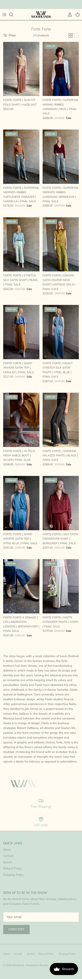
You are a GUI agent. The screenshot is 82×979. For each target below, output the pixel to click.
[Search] (13, 14)
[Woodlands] (41, 14)
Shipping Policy (13, 875)
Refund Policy (12, 868)
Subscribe (16, 929)
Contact (8, 856)
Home (7, 850)
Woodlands (18, 965)
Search (7, 862)
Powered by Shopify (37, 965)
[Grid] (70, 35)
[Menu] (4, 14)
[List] (76, 35)
